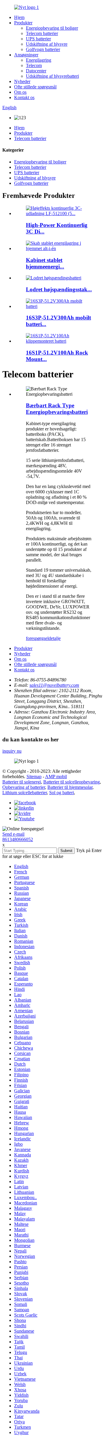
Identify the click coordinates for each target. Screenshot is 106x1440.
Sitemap (34, 776)
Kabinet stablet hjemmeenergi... (45, 263)
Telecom (34, 65)
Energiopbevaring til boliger (52, 28)
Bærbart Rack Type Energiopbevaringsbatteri (57, 408)
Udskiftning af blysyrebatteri (52, 76)
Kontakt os (24, 97)
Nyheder (22, 81)
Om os (20, 92)
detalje (55, 638)
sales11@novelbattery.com (54, 685)
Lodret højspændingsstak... (59, 289)
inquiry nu (11, 751)
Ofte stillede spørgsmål (35, 86)
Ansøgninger (26, 54)
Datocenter (36, 70)
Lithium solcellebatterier (24, 792)
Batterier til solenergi (21, 781)
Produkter (23, 22)
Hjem (19, 17)
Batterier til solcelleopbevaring (71, 781)
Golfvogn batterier (43, 49)
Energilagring (38, 60)
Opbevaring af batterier (23, 787)
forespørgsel (37, 638)
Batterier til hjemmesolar (69, 787)
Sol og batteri (61, 792)
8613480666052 (17, 839)
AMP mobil (56, 776)
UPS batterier (38, 38)
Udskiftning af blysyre (46, 44)
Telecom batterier (42, 33)
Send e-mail (13, 834)
